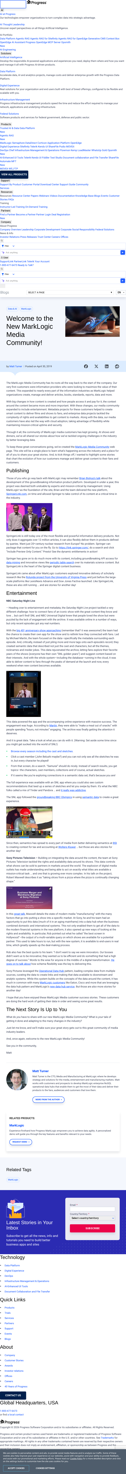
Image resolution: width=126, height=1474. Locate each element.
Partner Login (43, 214)
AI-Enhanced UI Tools (11, 157)
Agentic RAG (23, 38)
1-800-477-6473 (8, 265)
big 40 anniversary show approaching (39, 630)
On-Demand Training (36, 206)
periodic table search (62, 562)
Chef (11, 150)
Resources (6, 192)
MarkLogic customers (52, 982)
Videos (53, 195)
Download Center (49, 184)
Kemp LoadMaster (81, 150)
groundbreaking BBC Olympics (54, 797)
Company (6, 222)
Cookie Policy (76, 1458)
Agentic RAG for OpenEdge (72, 38)
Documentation (66, 195)
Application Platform (58, 142)
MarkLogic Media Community (92, 446)
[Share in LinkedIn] (106, 366)
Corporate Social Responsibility (78, 229)
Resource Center (21, 195)
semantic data (90, 797)
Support (5, 180)
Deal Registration (35, 216)
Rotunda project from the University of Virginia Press (56, 577)
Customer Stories (14, 1360)
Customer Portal (31, 184)
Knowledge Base (84, 195)
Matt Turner (15, 366)
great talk (19, 914)
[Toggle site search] (2, 269)
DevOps (4, 150)
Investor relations (14, 1370)
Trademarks (107, 1437)
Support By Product (10, 184)
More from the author (47, 1100)
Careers (55, 236)
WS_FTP (13, 168)
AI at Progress (7, 14)
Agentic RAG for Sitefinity (44, 38)
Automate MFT (8, 163)
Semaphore (18, 142)
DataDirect (31, 142)
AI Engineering (8, 49)
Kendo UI (43, 146)
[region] (63, 1461)
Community (82, 184)
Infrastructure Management (15, 99)
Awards (9, 1365)
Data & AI (12, 309)
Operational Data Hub (51, 971)
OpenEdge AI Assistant (12, 42)
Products (6, 124)
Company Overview (10, 229)
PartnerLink (20, 261)
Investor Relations (10, 236)
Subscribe (92, 1228)
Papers (34, 195)
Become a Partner (26, 214)
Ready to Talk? (25, 265)
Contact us (13, 1395)
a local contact (16, 1414)
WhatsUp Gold (99, 150)
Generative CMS (97, 38)
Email (73, 1205)
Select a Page (36, 292)
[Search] (2, 241)
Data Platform (7, 38)
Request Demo (19, 1142)
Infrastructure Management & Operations (37, 150)
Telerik (33, 146)
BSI (115, 843)
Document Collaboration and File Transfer (27, 1291)
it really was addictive (73, 790)
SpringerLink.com (16, 494)
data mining (13, 562)
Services (4, 188)
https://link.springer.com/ (74, 547)
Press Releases (28, 236)
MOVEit (70, 146)
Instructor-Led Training (12, 206)
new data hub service (62, 986)
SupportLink (6, 261)
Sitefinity (25, 146)
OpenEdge (76, 142)
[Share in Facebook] (86, 366)
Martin (53, 725)
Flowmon (65, 150)
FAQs (11, 199)
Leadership (28, 229)
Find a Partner (7, 214)
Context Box (112, 38)
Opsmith (35, 44)
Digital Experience (10, 85)
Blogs (97, 195)
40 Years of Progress (16, 1386)
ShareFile (53, 146)
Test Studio (56, 157)
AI (2, 10)
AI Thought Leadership (12, 24)
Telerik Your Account (38, 261)
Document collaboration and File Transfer (85, 157)
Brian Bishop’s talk (89, 478)
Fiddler (46, 157)
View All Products (14, 174)
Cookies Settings (45, 1468)
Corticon (42, 142)
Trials (8, 1312)
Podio (62, 146)
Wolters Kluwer (67, 847)
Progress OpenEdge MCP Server (43, 42)
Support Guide (67, 184)
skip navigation (13, 4)
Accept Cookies (16, 1468)
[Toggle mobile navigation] (2, 286)
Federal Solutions (9, 113)
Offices (64, 236)
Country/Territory (78, 1214)
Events (104, 195)
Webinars (44, 195)
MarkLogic (6, 142)
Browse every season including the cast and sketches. (42, 751)
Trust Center (44, 236)
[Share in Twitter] (96, 366)
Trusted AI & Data (9, 128)
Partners (5, 210)
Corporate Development (47, 229)
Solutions (6, 53)
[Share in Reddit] (117, 366)
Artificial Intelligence (11, 57)
